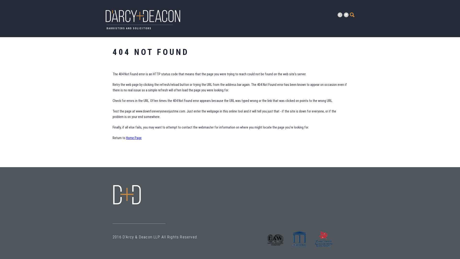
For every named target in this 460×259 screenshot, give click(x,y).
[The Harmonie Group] (299, 249)
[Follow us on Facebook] (340, 14)
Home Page (134, 138)
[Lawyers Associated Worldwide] (276, 249)
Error (127, 195)
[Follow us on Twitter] (346, 14)
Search (352, 14)
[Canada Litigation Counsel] (323, 249)
